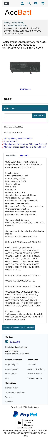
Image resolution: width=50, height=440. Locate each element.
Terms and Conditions (15, 392)
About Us (31, 364)
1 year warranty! (10, 141)
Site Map (9, 401)
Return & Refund (34, 374)
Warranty (9, 397)
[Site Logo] (25, 12)
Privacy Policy (11, 388)
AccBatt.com (33, 407)
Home (6, 22)
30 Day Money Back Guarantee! (17, 138)
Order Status (11, 374)
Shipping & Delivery (36, 369)
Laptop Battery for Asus (16, 25)
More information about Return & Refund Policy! (24, 147)
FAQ (7, 378)
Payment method (34, 378)
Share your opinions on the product (18, 327)
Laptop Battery (17, 22)
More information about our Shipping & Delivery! (25, 144)
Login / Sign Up (12, 364)
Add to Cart (39, 115)
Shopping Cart (11, 369)
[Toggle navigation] (6, 3)
